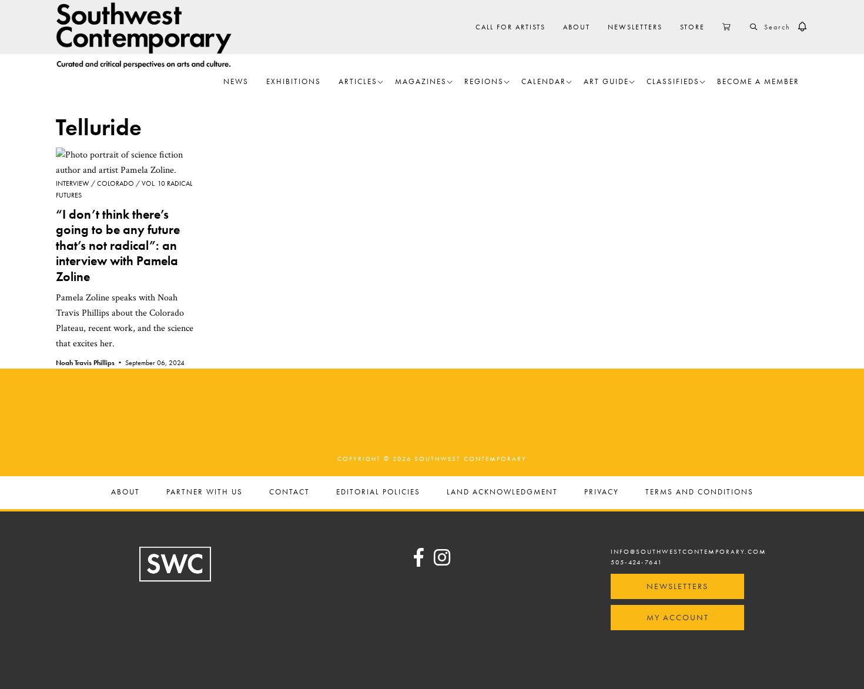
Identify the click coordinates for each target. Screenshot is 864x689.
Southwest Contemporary (144, 35)
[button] (802, 27)
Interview (72, 183)
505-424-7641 (636, 562)
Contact (289, 492)
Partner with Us (204, 492)
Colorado (115, 183)
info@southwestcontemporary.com (688, 551)
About (125, 492)
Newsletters (677, 586)
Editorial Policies (378, 492)
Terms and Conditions (699, 492)
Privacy (601, 492)
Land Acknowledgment (502, 492)
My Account (678, 617)
